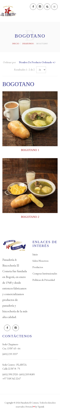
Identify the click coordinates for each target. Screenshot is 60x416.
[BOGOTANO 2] (30, 185)
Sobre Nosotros (40, 260)
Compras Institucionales (44, 273)
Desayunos (28, 43)
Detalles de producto (30, 143)
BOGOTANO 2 (30, 216)
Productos (37, 267)
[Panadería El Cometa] (8, 11)
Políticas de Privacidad (43, 280)
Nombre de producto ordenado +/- (37, 62)
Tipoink (41, 406)
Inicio (15, 43)
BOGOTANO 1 (30, 150)
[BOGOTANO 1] (30, 118)
